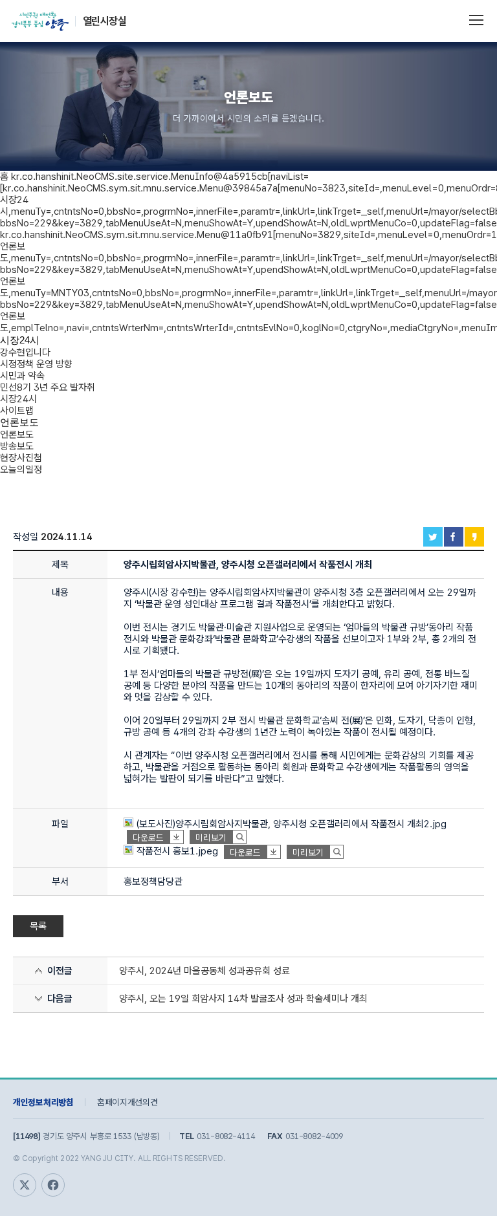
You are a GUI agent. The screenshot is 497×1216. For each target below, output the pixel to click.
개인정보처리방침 (43, 1102)
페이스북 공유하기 (453, 537)
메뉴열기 (476, 18)
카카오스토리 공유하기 (474, 537)
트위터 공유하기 (433, 537)
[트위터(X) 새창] (24, 1185)
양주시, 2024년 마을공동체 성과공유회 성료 (204, 971)
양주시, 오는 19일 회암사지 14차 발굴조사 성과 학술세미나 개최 (243, 998)
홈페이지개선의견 (127, 1102)
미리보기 (210, 837)
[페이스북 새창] (53, 1185)
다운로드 (148, 837)
